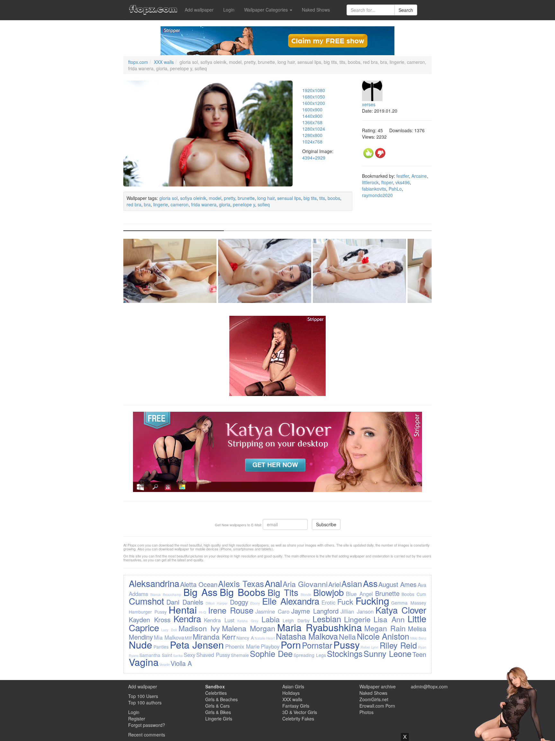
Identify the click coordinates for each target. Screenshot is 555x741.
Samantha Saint (155, 655)
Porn (291, 644)
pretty (229, 198)
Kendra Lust (219, 620)
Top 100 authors (145, 702)
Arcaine (419, 176)
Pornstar (317, 645)
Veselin (164, 664)
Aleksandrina (154, 583)
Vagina (144, 662)
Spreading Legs (310, 655)
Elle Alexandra (290, 600)
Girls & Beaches (221, 699)
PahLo (395, 188)
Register (136, 718)
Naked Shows (316, 9)
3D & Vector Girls (299, 712)
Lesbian (327, 619)
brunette (246, 198)
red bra (134, 204)
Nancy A (245, 637)
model (215, 198)
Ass (370, 583)
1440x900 (312, 116)
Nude (140, 644)
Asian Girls (293, 686)
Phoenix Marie (242, 646)
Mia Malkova (169, 637)
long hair (266, 198)
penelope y (244, 204)
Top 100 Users (143, 696)
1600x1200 (313, 103)
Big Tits (283, 592)
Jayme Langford (315, 611)
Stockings (345, 653)
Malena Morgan (248, 628)
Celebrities (216, 693)
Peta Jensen (197, 644)
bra (147, 204)
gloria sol (168, 198)
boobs (334, 198)
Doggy (239, 602)
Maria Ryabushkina (319, 627)
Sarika (178, 655)
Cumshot (146, 600)
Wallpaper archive (377, 686)
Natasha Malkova (307, 636)
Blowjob (328, 592)
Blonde (306, 594)
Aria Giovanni (305, 583)
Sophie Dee (271, 653)
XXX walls (164, 62)
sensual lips (289, 198)
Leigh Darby (296, 620)
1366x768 (312, 122)
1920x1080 (313, 90)
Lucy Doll (169, 629)
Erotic (328, 602)
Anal (273, 583)
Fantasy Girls (295, 705)
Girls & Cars (217, 705)
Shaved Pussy (213, 655)
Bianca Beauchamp (165, 594)
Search (406, 10)
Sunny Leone (387, 653)
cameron (180, 204)
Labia (270, 619)
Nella (347, 636)
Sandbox (215, 686)
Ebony (255, 603)
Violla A (181, 663)
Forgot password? (146, 725)
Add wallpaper (199, 9)
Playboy (270, 646)
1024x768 (312, 141)
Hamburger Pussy (148, 611)
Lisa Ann (389, 619)
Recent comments (146, 734)
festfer (402, 176)
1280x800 (312, 135)
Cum (421, 594)
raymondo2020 (377, 195)
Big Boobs (242, 592)
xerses (368, 104)
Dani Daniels (184, 602)
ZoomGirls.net (373, 699)
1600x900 (312, 109)
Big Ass (200, 592)
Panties (161, 646)
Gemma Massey (408, 602)
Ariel (334, 584)
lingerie (160, 204)
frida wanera (203, 204)
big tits (310, 198)
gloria (224, 204)
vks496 (402, 182)
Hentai (183, 609)
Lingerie (357, 619)
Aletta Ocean (198, 584)
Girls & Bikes (218, 712)
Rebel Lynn (369, 647)
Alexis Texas (241, 583)
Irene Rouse (230, 610)
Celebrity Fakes (298, 718)
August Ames (397, 584)
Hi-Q (202, 612)
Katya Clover (400, 609)
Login (228, 9)
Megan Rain (385, 628)
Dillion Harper (217, 603)
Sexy (189, 655)
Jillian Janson (357, 611)
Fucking (372, 600)
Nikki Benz (418, 638)
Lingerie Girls (218, 718)
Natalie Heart (265, 638)
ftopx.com (138, 62)
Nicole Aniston (383, 636)
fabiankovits (374, 188)
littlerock (370, 182)
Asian (351, 583)
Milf (188, 637)
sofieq (264, 204)
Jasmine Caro (272, 611)
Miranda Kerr (214, 636)
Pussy (346, 644)
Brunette (387, 593)
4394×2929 (313, 157)
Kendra (187, 618)
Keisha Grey (247, 620)
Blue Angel (359, 594)
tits (322, 198)
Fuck (345, 601)
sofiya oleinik (193, 198)
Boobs (407, 594)
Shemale (240, 655)
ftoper (387, 182)
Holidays (291, 693)
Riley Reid (398, 645)
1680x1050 (313, 96)
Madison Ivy (199, 628)
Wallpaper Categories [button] (266, 9)
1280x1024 (313, 128)
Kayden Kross (150, 619)
